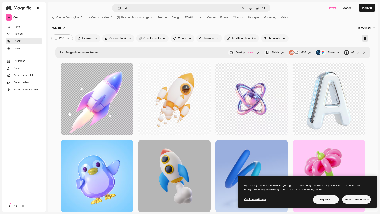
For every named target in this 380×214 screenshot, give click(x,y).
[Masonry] (365, 38)
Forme (224, 17)
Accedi (347, 8)
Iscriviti (367, 8)
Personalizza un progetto (137, 17)
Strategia (253, 17)
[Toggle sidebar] (39, 8)
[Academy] (16, 206)
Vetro (284, 17)
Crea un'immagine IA (69, 17)
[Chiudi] (364, 52)
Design (176, 17)
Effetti (189, 17)
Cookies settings (255, 199)
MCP (303, 52)
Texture (162, 17)
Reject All (326, 199)
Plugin (331, 52)
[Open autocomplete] (117, 8)
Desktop (245, 52)
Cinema (238, 17)
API (353, 52)
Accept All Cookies (356, 199)
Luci (199, 17)
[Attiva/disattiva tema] (23, 206)
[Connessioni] (9, 206)
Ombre (211, 17)
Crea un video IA (101, 17)
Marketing (270, 17)
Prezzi (333, 8)
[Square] (372, 38)
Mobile (275, 52)
